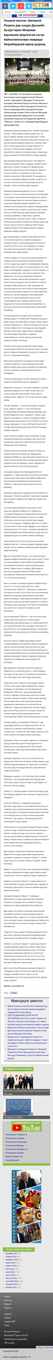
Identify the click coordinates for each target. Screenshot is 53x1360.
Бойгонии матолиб (19, 1249)
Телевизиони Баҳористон (16, 1149)
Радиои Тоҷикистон (13, 1156)
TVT (29, 1357)
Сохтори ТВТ (20, 12)
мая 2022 (10, 1269)
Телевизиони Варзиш (14, 1145)
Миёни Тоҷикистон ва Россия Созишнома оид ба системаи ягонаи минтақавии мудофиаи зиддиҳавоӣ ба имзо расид (27, 1009)
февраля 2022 (12, 1259)
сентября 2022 (12, 1281)
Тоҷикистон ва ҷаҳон (18, 1068)
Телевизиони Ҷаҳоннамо (16, 1142)
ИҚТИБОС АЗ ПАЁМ (13, 1117)
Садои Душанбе (12, 1160)
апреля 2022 (11, 1266)
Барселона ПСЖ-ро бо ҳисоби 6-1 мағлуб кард (28, 1027)
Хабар (13, 993)
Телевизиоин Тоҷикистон (16, 1135)
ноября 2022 (11, 1287)
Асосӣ (7, 12)
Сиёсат (42, 12)
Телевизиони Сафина (14, 1138)
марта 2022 (11, 1263)
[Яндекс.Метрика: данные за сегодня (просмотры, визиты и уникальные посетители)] (44, 1347)
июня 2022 (10, 1272)
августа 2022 (11, 1278)
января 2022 (11, 1256)
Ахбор (32, 12)
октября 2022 (11, 1284)
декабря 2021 (12, 1253)
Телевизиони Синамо (14, 1153)
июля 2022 (10, 1275)
